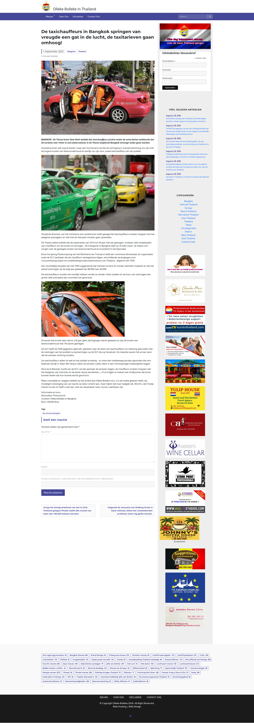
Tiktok (188, 224)
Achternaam (167, 78)
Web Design (135, 706)
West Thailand (188, 235)
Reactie (46, 432)
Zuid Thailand (188, 238)
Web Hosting (119, 706)
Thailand (82, 51)
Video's (188, 231)
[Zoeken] (210, 16)
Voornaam (166, 70)
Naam (44, 467)
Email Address (169, 61)
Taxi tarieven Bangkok (51, 413)
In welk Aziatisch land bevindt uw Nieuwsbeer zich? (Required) (77, 479)
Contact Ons (94, 16)
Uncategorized (188, 228)
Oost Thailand (188, 218)
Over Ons (64, 16)
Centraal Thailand (188, 204)
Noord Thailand (188, 211)
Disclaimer (78, 16)
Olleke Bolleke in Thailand (74, 8)
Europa (188, 207)
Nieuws (49, 16)
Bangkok (71, 51)
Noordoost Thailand (188, 214)
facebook (130, 716)
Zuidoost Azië (188, 241)
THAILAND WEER (185, 637)
